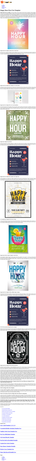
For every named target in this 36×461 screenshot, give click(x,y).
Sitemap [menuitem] (3, 8)
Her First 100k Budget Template (7, 434)
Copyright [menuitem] (3, 5)
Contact (3, 456)
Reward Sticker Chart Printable (6, 421)
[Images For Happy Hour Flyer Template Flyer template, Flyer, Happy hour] (18, 160)
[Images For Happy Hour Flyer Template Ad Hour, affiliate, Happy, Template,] (18, 275)
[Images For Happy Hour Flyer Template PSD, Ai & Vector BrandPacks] (18, 97)
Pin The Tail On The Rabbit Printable (8, 440)
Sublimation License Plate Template (7, 417)
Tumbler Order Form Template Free (8, 431)
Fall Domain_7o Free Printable (6, 414)
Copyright (3, 457)
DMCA (3, 458)
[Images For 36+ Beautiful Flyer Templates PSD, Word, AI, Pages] (18, 199)
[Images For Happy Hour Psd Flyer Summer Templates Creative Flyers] (18, 239)
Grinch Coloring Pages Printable (6, 420)
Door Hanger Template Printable (7, 446)
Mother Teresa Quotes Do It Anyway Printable (8, 411)
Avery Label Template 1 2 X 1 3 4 (7, 425)
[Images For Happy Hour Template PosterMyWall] (18, 125)
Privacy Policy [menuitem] (4, 7)
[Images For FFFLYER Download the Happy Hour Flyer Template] (18, 311)
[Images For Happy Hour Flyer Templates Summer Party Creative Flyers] (18, 34)
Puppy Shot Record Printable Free (8, 452)
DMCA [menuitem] (3, 6)
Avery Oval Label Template (6, 408)
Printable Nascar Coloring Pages (6, 418)
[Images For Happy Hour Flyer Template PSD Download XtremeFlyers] (18, 347)
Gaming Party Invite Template (7, 443)
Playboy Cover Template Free (7, 449)
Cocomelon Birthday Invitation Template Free (10, 428)
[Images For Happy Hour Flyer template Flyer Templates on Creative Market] (18, 69)
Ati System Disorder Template (7, 437)
